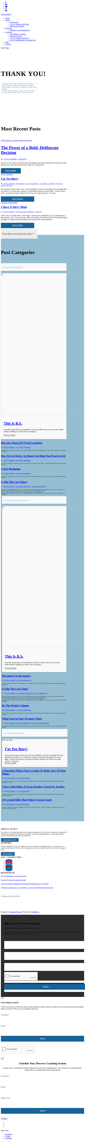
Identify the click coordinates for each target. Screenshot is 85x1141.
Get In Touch (8, 854)
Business (20, 184)
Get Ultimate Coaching (18, 34)
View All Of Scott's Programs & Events (13, 880)
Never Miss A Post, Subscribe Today (17, 234)
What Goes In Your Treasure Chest (22, 718)
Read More (9, 435)
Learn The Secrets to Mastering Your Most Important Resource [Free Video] (25, 884)
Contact (8, 44)
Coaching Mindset (23, 447)
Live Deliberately (39, 486)
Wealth (9, 185)
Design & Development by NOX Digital (13, 898)
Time (3, 185)
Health (59, 184)
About (7, 20)
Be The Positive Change (15, 705)
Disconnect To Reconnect (16, 675)
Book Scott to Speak (17, 26)
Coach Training (31, 184)
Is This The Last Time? (14, 481)
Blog (7, 42)
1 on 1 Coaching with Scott (19, 24)
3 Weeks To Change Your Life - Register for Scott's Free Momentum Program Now (27, 888)
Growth (22, 159)
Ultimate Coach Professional (20, 30)
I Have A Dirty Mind (14, 207)
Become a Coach (16, 36)
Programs (8, 28)
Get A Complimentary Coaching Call (23, 40)
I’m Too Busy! (9, 178)
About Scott (14, 22)
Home (7, 18)
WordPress (35, 912)
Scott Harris (10, 159)
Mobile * (7, 962)
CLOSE (4, 1119)
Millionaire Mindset (25, 212)
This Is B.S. (13, 423)
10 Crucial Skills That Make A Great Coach (27, 799)
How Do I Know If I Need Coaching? (21, 442)
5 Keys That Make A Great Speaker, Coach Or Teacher (33, 786)
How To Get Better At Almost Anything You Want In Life (33, 455)
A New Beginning (10, 468)
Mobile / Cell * (6, 1098)
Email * (6, 951)
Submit (42, 1039)
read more (10, 171)
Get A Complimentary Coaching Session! (14, 876)
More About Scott (9, 840)
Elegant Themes (15, 912)
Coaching (8, 32)
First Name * (8, 940)
